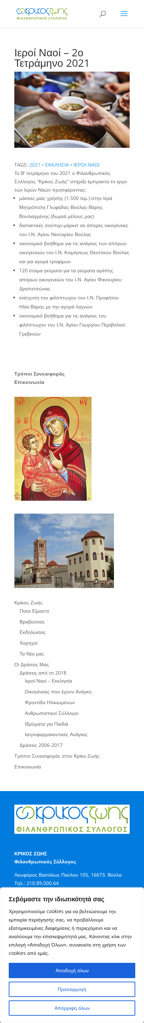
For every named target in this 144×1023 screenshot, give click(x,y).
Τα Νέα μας (32, 653)
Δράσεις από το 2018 (43, 672)
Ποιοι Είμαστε (34, 610)
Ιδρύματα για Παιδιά (46, 723)
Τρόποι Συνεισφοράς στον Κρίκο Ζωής (57, 755)
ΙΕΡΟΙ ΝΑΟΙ (86, 164)
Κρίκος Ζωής (28, 602)
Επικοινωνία (27, 766)
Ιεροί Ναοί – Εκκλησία (48, 680)
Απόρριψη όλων (72, 1008)
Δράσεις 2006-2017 (41, 745)
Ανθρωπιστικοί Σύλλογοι (51, 713)
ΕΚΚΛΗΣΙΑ (57, 164)
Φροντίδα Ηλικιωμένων (50, 702)
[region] (72, 955)
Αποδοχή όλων (72, 970)
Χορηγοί (28, 642)
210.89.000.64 (43, 883)
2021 (35, 164)
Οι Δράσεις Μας (31, 664)
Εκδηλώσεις (33, 632)
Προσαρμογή (72, 989)
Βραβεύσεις (32, 621)
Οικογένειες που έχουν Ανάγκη (58, 691)
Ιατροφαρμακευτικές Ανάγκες (56, 734)
